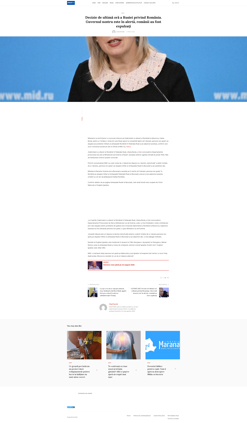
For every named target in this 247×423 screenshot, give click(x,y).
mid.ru (128, 147)
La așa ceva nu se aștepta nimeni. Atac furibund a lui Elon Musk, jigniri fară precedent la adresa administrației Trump (113, 292)
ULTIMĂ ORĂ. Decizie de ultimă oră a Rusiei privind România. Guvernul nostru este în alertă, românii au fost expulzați (144, 292)
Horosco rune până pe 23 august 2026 (118, 265)
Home (94, 3)
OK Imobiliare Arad (173, 416)
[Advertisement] (128, 120)
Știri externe (119, 3)
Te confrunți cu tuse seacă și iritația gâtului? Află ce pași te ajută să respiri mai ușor (118, 371)
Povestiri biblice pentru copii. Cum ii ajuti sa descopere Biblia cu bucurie (156, 370)
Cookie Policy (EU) (159, 416)
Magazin (105, 3)
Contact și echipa (149, 3)
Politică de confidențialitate (142, 416)
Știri (99, 3)
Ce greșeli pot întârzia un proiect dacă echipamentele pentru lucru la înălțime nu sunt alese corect (79, 371)
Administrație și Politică (134, 3)
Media (112, 3)
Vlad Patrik (120, 31)
